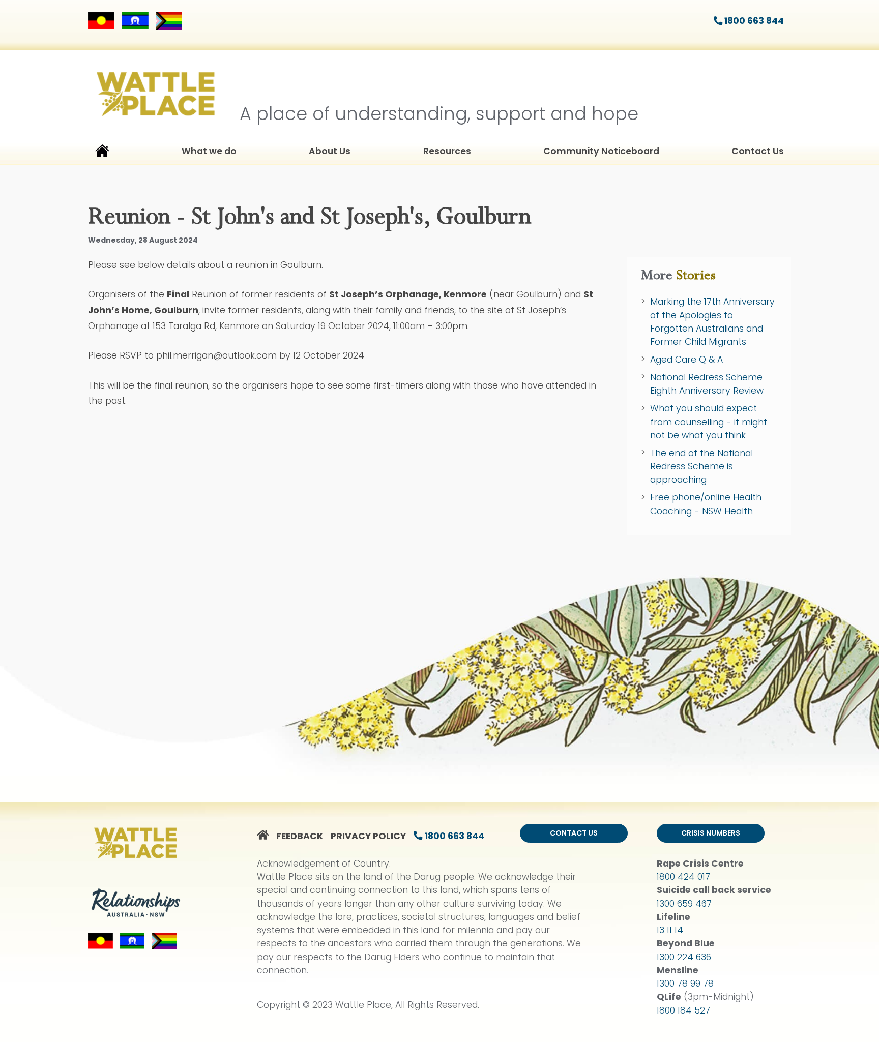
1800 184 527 (683, 1010)
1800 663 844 (753, 21)
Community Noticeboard (601, 151)
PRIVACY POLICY (368, 836)
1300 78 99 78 (685, 983)
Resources (447, 151)
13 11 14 (670, 930)
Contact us (574, 833)
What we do (209, 151)
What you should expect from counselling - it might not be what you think (708, 421)
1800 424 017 (683, 877)
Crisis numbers (710, 833)
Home (102, 153)
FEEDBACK (299, 836)
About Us (329, 151)
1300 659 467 (684, 904)
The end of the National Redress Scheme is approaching (701, 466)
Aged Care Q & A (686, 359)
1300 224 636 (684, 957)
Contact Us (757, 151)
